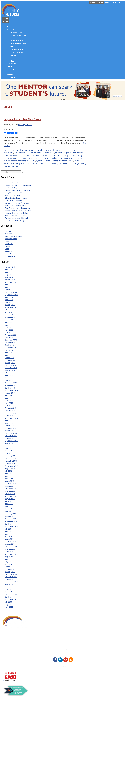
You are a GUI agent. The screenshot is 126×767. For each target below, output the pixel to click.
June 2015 (9, 504)
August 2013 (10, 556)
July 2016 (8, 471)
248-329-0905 (13, 639)
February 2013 (10, 569)
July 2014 (8, 529)
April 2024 (9, 300)
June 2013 (9, 559)
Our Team (14, 55)
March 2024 (9, 302)
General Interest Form (15, 717)
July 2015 (8, 501)
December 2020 (11, 365)
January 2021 (10, 363)
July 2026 (8, 269)
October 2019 (10, 388)
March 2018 (9, 425)
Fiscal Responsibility (17, 49)
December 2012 (11, 574)
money (25, 158)
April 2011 (9, 607)
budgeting (60, 150)
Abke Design (20, 764)
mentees (46, 155)
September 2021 (11, 347)
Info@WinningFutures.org (18, 642)
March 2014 (9, 539)
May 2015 (9, 506)
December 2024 (11, 292)
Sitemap (6, 761)
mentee (38, 155)
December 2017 (11, 433)
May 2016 (9, 476)
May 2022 (9, 327)
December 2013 (11, 546)
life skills (14, 155)
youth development (36, 163)
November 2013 (11, 549)
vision (76, 161)
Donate (107, 2)
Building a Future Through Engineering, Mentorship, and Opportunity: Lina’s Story (16, 218)
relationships (76, 158)
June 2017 (9, 446)
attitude (51, 150)
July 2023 (8, 310)
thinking (54, 161)
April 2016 (9, 478)
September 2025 (11, 282)
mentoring (77, 155)
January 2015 (10, 516)
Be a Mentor (117, 2)
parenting (42, 158)
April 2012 (9, 592)
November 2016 (11, 461)
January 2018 (10, 431)
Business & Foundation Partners (18, 45)
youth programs (11, 166)
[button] (63, 90)
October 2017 (10, 438)
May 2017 (9, 448)
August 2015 (10, 499)
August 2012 (10, 584)
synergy (39, 161)
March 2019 (9, 405)
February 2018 (10, 428)
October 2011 (10, 597)
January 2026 (10, 279)
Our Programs (12, 64)
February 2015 (10, 514)
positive (66, 158)
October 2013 (10, 551)
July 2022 (8, 322)
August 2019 (10, 393)
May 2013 (9, 561)
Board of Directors (17, 41)
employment (48, 153)
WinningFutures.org (21, 758)
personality (52, 158)
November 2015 (11, 491)
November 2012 (11, 577)
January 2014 (10, 544)
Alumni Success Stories (14, 236)
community (8, 153)
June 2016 (9, 473)
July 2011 (8, 602)
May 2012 (9, 589)
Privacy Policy (12, 754)
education (38, 153)
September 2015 (11, 496)
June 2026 (9, 272)
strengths (31, 161)
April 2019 (9, 403)
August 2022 (10, 320)
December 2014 (11, 519)
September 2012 (11, 582)
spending (22, 161)
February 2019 (10, 408)
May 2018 (9, 423)
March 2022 (9, 332)
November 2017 (11, 436)
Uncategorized (10, 150)
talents (47, 161)
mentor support (65, 155)
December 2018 (11, 413)
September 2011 (11, 599)
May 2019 (9, 400)
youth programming (77, 163)
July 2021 (8, 353)
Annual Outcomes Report (19, 35)
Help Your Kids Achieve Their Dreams (22, 119)
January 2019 (10, 410)
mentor (54, 155)
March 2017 (9, 453)
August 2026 (10, 267)
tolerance (63, 161)
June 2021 (9, 355)
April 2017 (9, 451)
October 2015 (10, 494)
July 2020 (8, 373)
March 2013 (9, 567)
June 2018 (9, 420)
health (6, 155)
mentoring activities (12, 158)
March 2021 (9, 358)
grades (80, 153)
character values (72, 150)
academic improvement (27, 150)
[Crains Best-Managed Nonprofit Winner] (10, 681)
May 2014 (9, 534)
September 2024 (11, 295)
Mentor (7, 246)
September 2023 (11, 307)
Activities (8, 233)
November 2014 (11, 521)
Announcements (11, 239)
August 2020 (10, 370)
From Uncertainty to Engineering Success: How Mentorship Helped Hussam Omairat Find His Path (18, 210)
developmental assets (23, 153)
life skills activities (26, 155)
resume (7, 161)
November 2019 (11, 385)
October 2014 (10, 524)
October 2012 (10, 579)
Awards (10, 75)
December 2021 (11, 340)
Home (9, 27)
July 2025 (8, 284)
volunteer (8, 163)
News (9, 72)
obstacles (33, 158)
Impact (13, 38)
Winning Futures (20, 163)
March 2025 (9, 289)
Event (7, 241)
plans (60, 158)
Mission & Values (16, 32)
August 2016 (10, 468)
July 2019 (8, 395)
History (13, 58)
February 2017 (10, 456)
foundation (60, 153)
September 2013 (11, 554)
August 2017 (10, 443)
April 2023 (9, 312)
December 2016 (11, 458)
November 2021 (11, 342)
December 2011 (11, 594)
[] (22, 172)
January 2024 (10, 305)
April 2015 (9, 509)
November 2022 (11, 317)
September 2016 (11, 466)
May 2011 (9, 604)
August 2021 (10, 350)
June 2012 (9, 587)
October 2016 (10, 463)
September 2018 (11, 418)
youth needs (62, 163)
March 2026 (9, 277)
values (70, 161)
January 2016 (10, 486)
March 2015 (9, 511)
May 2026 (9, 274)
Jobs (12, 61)
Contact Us (11, 77)
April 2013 (9, 564)
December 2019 (11, 383)
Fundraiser (9, 244)
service (14, 161)
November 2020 (11, 368)
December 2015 (11, 488)
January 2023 (10, 315)
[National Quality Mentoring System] (16, 695)
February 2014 (10, 541)
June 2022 (9, 325)
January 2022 (10, 337)
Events (9, 66)
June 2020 (9, 375)
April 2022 (9, 330)
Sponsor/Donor (11, 251)
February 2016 (10, 483)
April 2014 (9, 536)
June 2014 (9, 531)
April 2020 (9, 378)
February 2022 (10, 335)
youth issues (51, 163)
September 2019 (11, 390)
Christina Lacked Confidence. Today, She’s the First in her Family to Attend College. (18, 185)
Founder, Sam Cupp (17, 52)
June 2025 (9, 287)
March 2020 (9, 380)
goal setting (71, 153)
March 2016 (9, 481)
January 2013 (10, 572)
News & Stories (12, 746)
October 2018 (10, 415)
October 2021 (10, 345)
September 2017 (11, 441)
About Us (10, 29)
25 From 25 (9, 231)
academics (42, 150)
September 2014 (11, 526)
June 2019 (9, 398)
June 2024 (9, 297)
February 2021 (10, 360)
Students (10, 69)
